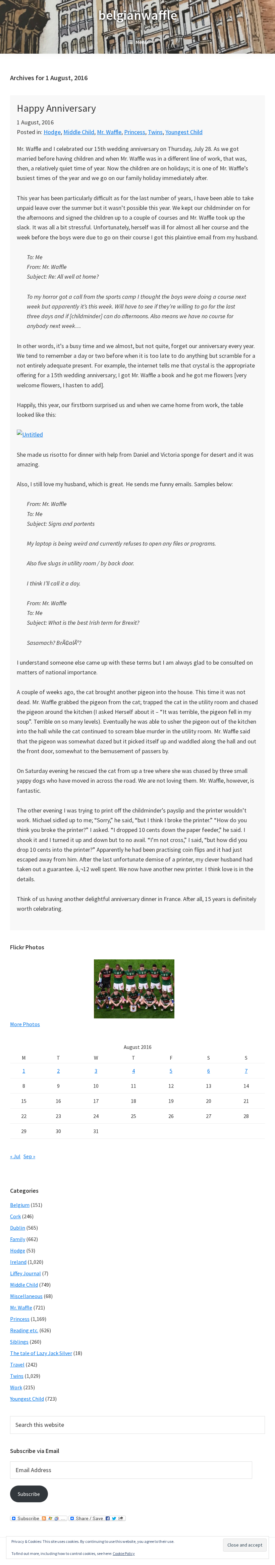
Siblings (19, 1341)
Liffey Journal (25, 1273)
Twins (155, 132)
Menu (141, 42)
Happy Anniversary (56, 108)
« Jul (15, 1156)
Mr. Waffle (109, 132)
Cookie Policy (124, 1553)
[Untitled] (30, 434)
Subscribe (29, 1494)
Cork (15, 1216)
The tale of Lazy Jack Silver (41, 1353)
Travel (17, 1364)
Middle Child (78, 132)
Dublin (17, 1227)
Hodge (52, 132)
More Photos (25, 1024)
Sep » (29, 1156)
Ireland (18, 1262)
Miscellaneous (26, 1296)
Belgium (20, 1204)
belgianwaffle (137, 15)
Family (17, 1239)
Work (16, 1387)
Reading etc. (24, 1330)
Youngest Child (184, 132)
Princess (134, 132)
